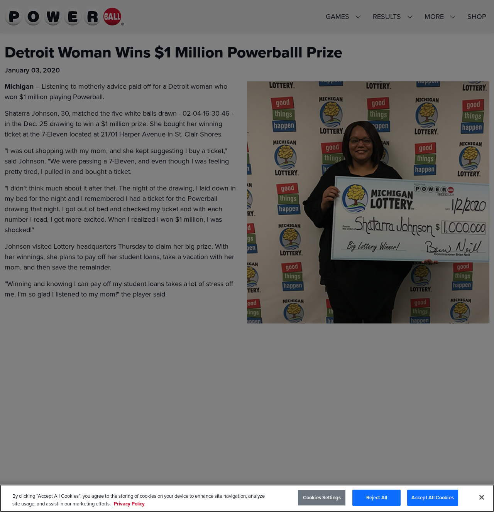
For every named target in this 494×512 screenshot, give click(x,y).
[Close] (481, 497)
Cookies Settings (322, 497)
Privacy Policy (129, 503)
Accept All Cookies (432, 497)
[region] (247, 498)
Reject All (376, 497)
